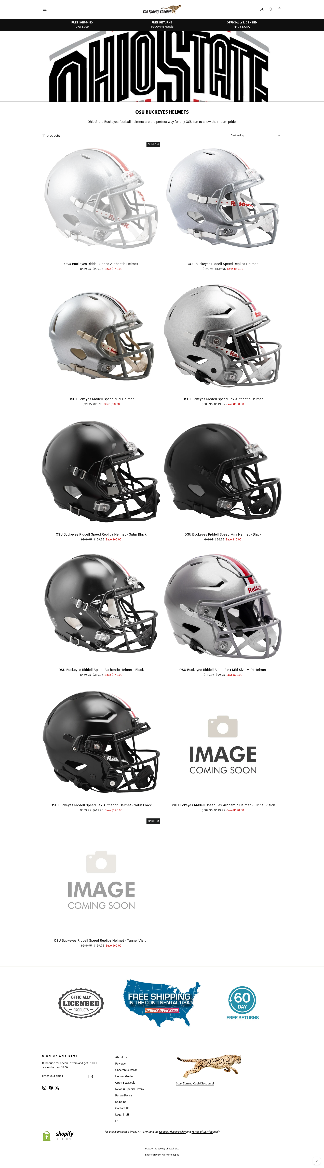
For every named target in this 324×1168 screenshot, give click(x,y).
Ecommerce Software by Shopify (162, 1154)
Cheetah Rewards (126, 1070)
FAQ (117, 1121)
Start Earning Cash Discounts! (195, 1083)
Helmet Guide (124, 1076)
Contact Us (122, 1108)
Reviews (120, 1063)
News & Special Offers (129, 1089)
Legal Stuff (122, 1114)
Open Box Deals (125, 1082)
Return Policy (123, 1095)
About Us (121, 1057)
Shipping (120, 1102)
